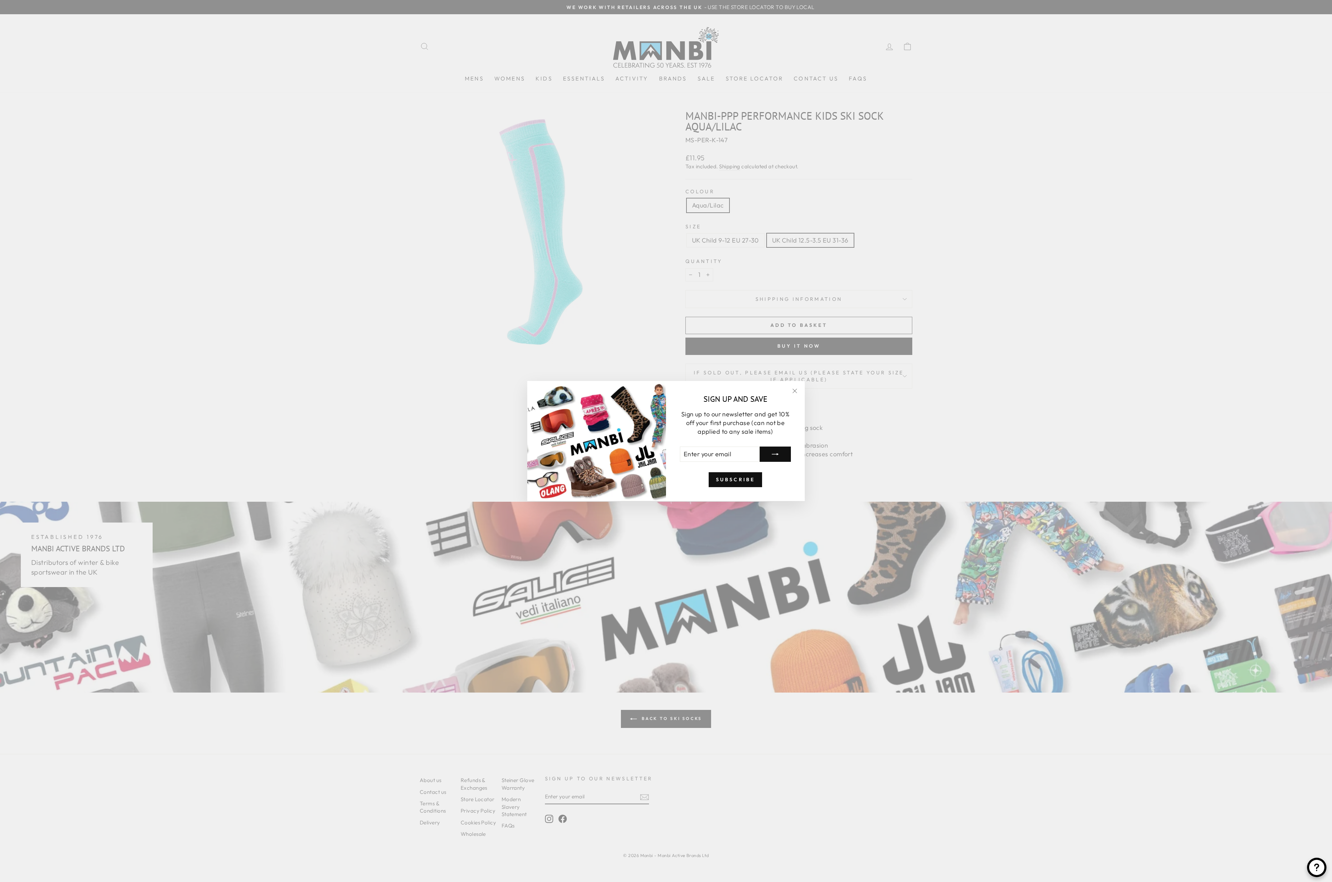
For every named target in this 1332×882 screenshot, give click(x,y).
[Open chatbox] (1316, 867)
